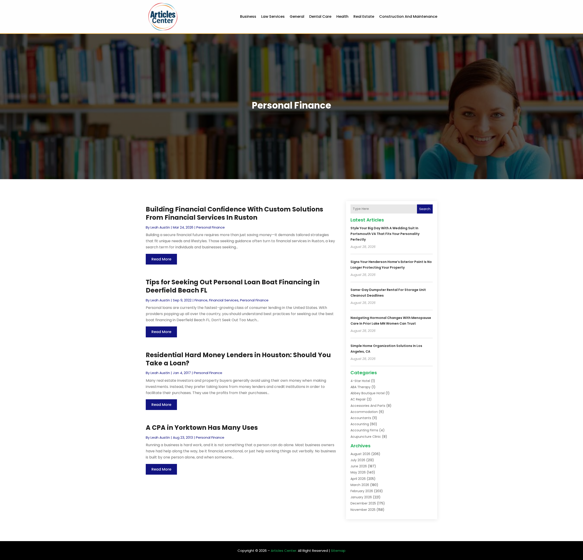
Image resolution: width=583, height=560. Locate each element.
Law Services (273, 16)
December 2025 (363, 503)
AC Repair (358, 399)
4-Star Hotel (360, 381)
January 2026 (361, 497)
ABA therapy (360, 387)
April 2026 (358, 478)
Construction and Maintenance (408, 16)
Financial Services (223, 300)
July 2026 (357, 460)
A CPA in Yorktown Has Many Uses (202, 427)
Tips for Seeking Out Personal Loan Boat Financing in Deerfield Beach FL (233, 286)
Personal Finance (210, 227)
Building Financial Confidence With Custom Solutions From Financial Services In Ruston (234, 213)
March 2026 (359, 485)
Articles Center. (284, 550)
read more (161, 259)
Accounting (359, 424)
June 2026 (358, 466)
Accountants (360, 418)
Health (342, 16)
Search (424, 209)
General (297, 16)
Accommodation (364, 412)
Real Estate (363, 16)
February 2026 (361, 491)
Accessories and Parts (367, 405)
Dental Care (320, 16)
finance (200, 300)
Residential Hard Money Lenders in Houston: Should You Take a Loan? (238, 359)
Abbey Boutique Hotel (367, 393)
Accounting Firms (364, 430)
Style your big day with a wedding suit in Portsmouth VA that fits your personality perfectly (384, 234)
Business (248, 16)
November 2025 (363, 509)
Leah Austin (160, 227)
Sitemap (338, 550)
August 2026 (360, 454)
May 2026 (358, 472)
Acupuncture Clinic (365, 436)
